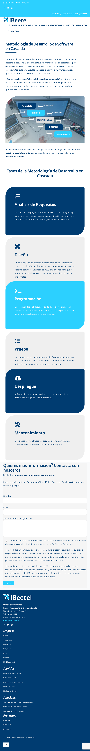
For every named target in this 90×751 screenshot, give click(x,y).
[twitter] (8, 8)
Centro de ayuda (22, 3)
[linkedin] (12, 8)
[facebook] (4, 8)
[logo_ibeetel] (15, 18)
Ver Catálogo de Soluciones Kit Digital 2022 (69, 14)
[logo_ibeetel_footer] (17, 595)
